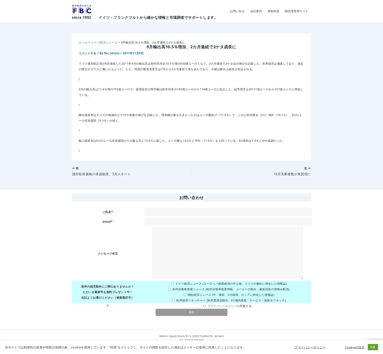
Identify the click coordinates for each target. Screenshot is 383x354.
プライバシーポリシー (222, 306)
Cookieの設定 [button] (355, 347)
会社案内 (256, 11)
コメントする (87, 53)
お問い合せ (237, 11)
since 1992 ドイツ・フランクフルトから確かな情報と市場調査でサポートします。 (145, 17)
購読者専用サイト (296, 11)
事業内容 (273, 11)
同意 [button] (373, 347)
